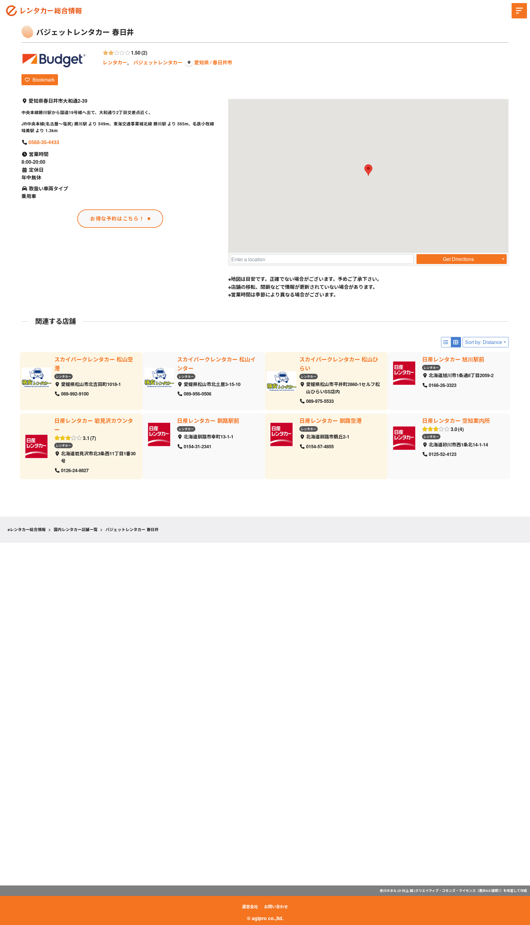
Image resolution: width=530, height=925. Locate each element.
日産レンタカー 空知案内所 (456, 421)
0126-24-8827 (75, 470)
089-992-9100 (75, 393)
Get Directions (458, 258)
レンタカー (115, 62)
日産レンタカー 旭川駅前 (453, 359)
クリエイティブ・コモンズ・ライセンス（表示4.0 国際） (457, 890)
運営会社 (250, 906)
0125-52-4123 (442, 454)
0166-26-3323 (442, 384)
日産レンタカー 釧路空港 (330, 421)
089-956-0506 (197, 393)
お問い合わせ (276, 906)
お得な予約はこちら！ (117, 218)
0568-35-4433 (44, 142)
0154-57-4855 (320, 446)
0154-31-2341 (197, 446)
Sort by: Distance (483, 342)
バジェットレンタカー (157, 62)
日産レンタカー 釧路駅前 (208, 421)
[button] (368, 170)
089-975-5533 (320, 401)
